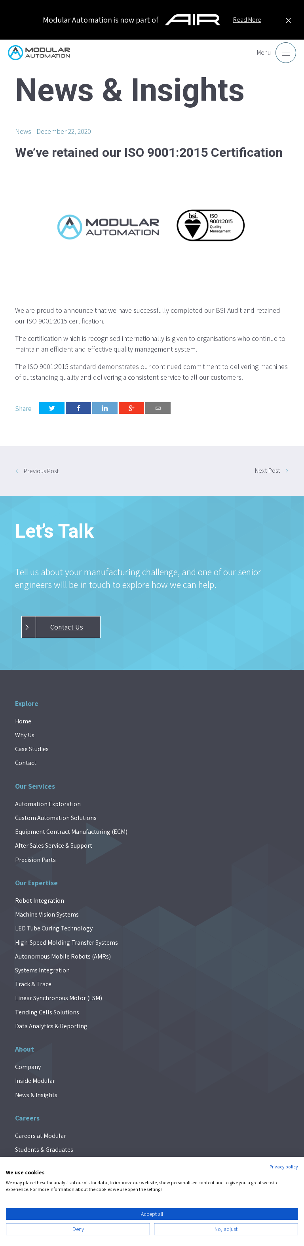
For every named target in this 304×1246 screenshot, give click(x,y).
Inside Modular (35, 1081)
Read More (247, 19)
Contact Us (66, 627)
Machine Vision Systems (47, 914)
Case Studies (32, 749)
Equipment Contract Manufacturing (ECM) (71, 831)
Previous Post (41, 471)
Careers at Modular (40, 1136)
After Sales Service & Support (53, 845)
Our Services (35, 786)
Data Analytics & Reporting (51, 1026)
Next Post (267, 470)
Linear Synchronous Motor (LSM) (58, 998)
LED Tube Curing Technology (54, 928)
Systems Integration (42, 970)
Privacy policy (284, 1167)
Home (23, 721)
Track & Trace (33, 984)
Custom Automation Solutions (56, 818)
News (23, 131)
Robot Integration (39, 900)
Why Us (24, 735)
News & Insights (36, 1095)
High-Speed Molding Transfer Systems (66, 942)
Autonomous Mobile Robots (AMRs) (63, 956)
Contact (25, 763)
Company (28, 1067)
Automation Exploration (48, 804)
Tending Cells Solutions (47, 1012)
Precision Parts (35, 860)
